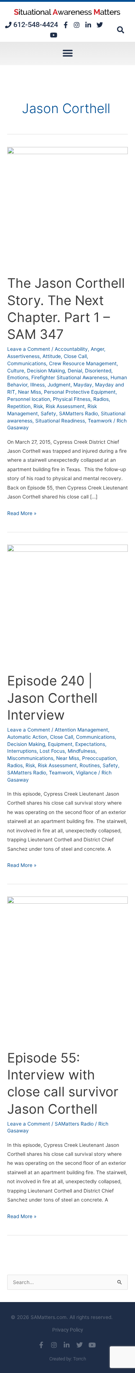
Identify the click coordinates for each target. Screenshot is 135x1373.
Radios (101, 399)
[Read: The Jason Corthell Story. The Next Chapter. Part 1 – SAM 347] (67, 207)
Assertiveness (23, 356)
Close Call (75, 356)
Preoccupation (99, 758)
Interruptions (22, 751)
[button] (120, 30)
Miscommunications (30, 758)
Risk (38, 406)
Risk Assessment (65, 406)
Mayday (82, 385)
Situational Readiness (60, 421)
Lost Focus (52, 751)
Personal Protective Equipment (80, 392)
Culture (15, 371)
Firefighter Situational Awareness (69, 377)
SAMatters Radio (78, 413)
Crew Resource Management (83, 363)
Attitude (51, 356)
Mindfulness (81, 751)
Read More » (21, 512)
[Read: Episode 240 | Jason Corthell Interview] (67, 604)
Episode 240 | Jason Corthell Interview (52, 698)
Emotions (17, 377)
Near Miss (29, 392)
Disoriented (98, 371)
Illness (37, 385)
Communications (26, 363)
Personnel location (28, 399)
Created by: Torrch (67, 1358)
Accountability (71, 349)
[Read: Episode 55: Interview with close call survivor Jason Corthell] (67, 969)
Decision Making (46, 371)
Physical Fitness (71, 399)
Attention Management (81, 730)
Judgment (59, 385)
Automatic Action (27, 737)
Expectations (90, 744)
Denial (75, 371)
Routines (90, 765)
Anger (97, 349)
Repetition (19, 406)
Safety (48, 413)
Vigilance (86, 772)
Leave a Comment (28, 349)
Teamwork (100, 421)
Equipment (60, 744)
